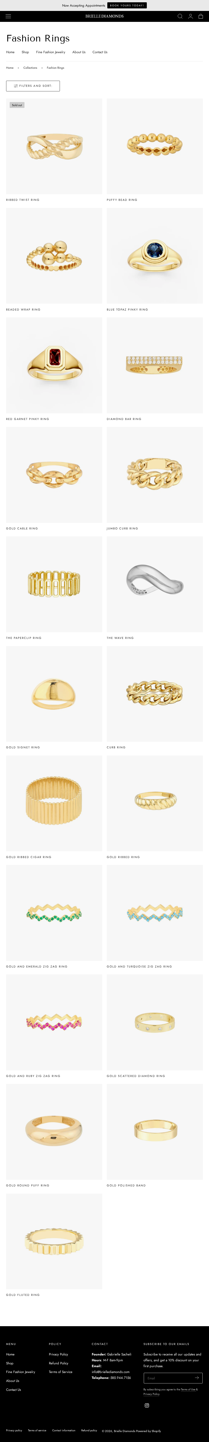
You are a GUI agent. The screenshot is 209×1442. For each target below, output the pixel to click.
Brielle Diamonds (124, 1431)
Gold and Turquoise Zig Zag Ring (139, 966)
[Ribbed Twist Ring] (54, 146)
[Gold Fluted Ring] (54, 1242)
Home (10, 52)
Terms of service (37, 1430)
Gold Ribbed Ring (123, 857)
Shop (25, 52)
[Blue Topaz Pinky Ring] (155, 256)
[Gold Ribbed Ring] (155, 803)
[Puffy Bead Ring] (155, 146)
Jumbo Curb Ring (122, 528)
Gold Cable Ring (22, 528)
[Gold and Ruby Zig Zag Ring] (54, 1022)
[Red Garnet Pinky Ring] (54, 365)
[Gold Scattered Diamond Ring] (155, 1022)
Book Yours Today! (127, 5)
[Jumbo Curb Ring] (155, 475)
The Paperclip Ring (24, 638)
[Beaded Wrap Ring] (54, 256)
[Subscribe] (197, 1378)
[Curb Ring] (155, 694)
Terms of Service (60, 1371)
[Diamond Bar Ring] (155, 365)
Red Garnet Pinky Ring (27, 419)
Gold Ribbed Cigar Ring (29, 857)
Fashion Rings (55, 68)
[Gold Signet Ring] (54, 694)
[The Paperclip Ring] (54, 584)
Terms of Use (188, 1389)
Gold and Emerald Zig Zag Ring (37, 966)
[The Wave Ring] (155, 584)
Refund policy (89, 1430)
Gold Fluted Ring (23, 1295)
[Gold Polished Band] (155, 1132)
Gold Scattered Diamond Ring (136, 1076)
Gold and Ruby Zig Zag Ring (33, 1076)
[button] (8, 16)
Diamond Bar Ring (124, 419)
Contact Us (100, 52)
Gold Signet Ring (23, 747)
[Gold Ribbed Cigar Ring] (54, 803)
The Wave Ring (120, 638)
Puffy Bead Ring (122, 200)
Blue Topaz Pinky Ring (127, 309)
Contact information (63, 1430)
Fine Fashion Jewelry (50, 52)
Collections (30, 68)
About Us (78, 52)
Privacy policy (14, 1430)
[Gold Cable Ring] (54, 475)
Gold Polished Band (126, 1185)
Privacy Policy (58, 1354)
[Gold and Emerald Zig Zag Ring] (54, 913)
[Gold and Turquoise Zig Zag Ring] (155, 913)
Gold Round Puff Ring (28, 1185)
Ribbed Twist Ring (23, 200)
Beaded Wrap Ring (23, 309)
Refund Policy (58, 1363)
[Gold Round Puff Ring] (54, 1132)
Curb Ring (116, 747)
